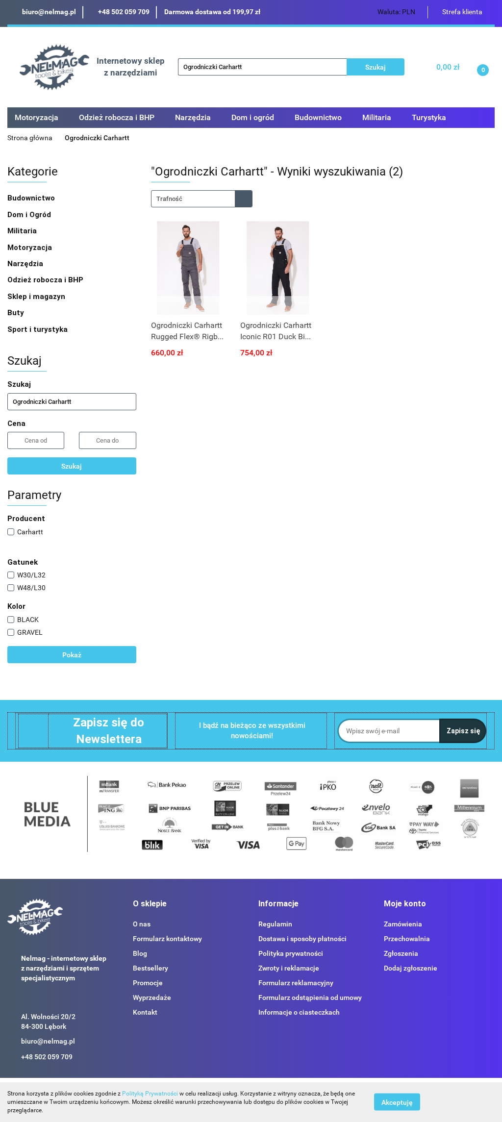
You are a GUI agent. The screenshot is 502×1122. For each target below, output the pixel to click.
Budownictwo (32, 198)
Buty (15, 312)
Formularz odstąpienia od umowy (310, 997)
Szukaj (71, 466)
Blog (140, 953)
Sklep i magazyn (37, 296)
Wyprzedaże (152, 997)
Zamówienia (403, 924)
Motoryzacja (30, 247)
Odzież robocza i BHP (46, 279)
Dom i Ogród (30, 214)
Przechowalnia (407, 939)
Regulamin (275, 924)
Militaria (23, 230)
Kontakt (145, 1012)
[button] (150, 904)
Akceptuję (397, 1102)
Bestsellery (150, 968)
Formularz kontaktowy (167, 939)
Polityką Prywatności (150, 1093)
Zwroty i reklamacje (288, 968)
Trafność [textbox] (169, 198)
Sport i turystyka (38, 329)
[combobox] (201, 198)
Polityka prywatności (290, 953)
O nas (142, 924)
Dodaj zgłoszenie (410, 968)
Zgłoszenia (401, 953)
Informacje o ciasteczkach (299, 1012)
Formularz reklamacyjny (295, 983)
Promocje (148, 983)
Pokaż (71, 655)
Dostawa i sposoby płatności (302, 939)
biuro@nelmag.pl (48, 1041)
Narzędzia (26, 263)
